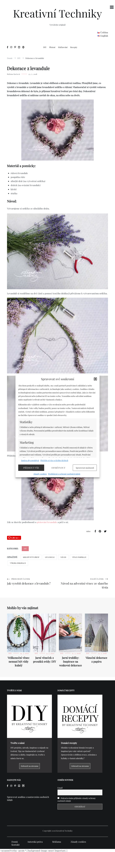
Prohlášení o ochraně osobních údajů (64, 474)
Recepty (73, 47)
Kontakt (16, 844)
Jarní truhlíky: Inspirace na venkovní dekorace (70, 661)
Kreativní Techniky (57, 13)
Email (60, 787)
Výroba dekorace (18, 563)
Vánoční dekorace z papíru (96, 659)
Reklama (56, 841)
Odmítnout (58, 467)
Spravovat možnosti (85, 467)
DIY (44, 47)
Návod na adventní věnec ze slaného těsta (84, 583)
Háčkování (62, 47)
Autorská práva (35, 841)
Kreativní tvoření (31, 557)
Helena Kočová (13, 74)
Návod (63, 557)
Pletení (52, 47)
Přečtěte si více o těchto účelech (54, 460)
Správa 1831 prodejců (30, 460)
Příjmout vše (31, 467)
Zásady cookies (40, 474)
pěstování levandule (47, 522)
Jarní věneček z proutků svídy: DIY (44, 659)
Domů (15, 841)
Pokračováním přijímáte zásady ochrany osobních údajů (77, 799)
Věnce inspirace (79, 557)
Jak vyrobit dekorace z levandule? (29, 581)
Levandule (50, 557)
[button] (95, 379)
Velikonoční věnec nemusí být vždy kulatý (18, 661)
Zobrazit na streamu (29, 766)
